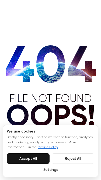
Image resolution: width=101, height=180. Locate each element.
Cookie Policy (48, 147)
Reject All (73, 159)
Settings (50, 170)
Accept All (28, 159)
